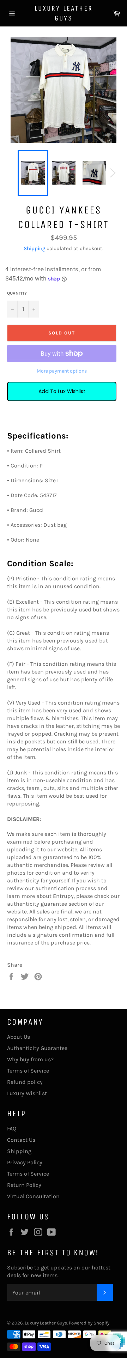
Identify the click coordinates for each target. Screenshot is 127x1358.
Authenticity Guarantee (37, 1048)
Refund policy (25, 1082)
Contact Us (21, 1139)
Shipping (34, 248)
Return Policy (24, 1185)
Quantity (17, 293)
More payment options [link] (62, 371)
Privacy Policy (24, 1162)
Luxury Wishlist (27, 1093)
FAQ (11, 1128)
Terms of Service (28, 1070)
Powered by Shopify (89, 1323)
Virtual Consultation (33, 1196)
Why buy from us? (30, 1059)
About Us (18, 1036)
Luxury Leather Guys (64, 13)
